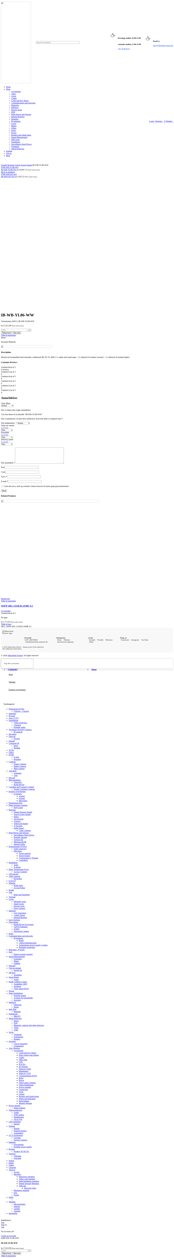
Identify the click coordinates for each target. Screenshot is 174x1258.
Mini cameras (19, 769)
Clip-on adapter (15, 968)
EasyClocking (14, 920)
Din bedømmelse (9, 423)
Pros (3, 467)
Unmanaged (19, 1046)
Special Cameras (20, 1140)
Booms (16, 1128)
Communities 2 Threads (28, 858)
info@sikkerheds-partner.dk (36, 642)
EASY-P (12, 881)
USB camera (19, 1115)
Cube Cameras (25, 830)
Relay (21, 1078)
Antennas (17, 773)
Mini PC (17, 1016)
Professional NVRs (16, 709)
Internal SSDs (19, 844)
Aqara (16, 979)
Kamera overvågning (17, 791)
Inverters (17, 1000)
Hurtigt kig (5, 599)
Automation (18, 1133)
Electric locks (16, 110)
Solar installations (16, 993)
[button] (6, 624)
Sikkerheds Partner (15, 655)
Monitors (17, 1174)
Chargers (17, 725)
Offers (13, 128)
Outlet (11, 1165)
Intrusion (14, 119)
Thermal (12, 897)
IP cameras (18, 732)
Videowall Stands (21, 824)
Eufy (11, 952)
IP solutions (16, 121)
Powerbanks (19, 1144)
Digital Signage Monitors (29, 1183)
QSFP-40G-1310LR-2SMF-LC (17, 606)
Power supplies (25, 1087)
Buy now (17, 333)
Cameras (12, 762)
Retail (21, 940)
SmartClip (18, 970)
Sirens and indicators (27, 1099)
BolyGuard (18, 807)
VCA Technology (16, 1135)
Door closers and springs (29, 1055)
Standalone (15, 142)
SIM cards (15, 140)
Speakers (17, 986)
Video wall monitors (27, 1179)
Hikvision (18, 851)
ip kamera (18, 794)
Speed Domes (24, 856)
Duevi (16, 1021)
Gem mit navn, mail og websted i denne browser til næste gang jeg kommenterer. (36, 486)
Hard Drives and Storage (21, 114)
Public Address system (18, 982)
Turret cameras (25, 853)
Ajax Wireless (14, 1048)
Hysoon (12, 716)
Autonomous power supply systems (33, 945)
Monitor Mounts (25, 1103)
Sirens (16, 1007)
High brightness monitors (29, 1181)
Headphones (19, 1117)
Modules (17, 1012)
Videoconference (15, 1110)
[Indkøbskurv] (173, 121)
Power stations (14, 1106)
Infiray (16, 817)
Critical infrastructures (28, 943)
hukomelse (13, 1213)
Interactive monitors (27, 1177)
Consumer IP (14, 743)
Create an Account (8, 1236)
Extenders (18, 959)
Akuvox (12, 1170)
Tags (16, 775)
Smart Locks (19, 904)
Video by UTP (25, 1073)
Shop (59, 640)
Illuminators (23, 1071)
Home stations (19, 1108)
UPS (21, 1062)
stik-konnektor (19, 1204)
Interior (17, 1124)
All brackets (18, 819)
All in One (18, 1119)
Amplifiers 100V (20, 984)
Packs (13, 130)
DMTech (14, 107)
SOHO (16, 929)
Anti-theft (12, 771)
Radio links (18, 885)
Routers (12, 1149)
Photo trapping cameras (18, 805)
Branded (17, 759)
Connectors (23, 1089)
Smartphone (13, 720)
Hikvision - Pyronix (17, 950)
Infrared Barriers (17, 117)
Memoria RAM (20, 842)
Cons (3, 472)
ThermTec (18, 782)
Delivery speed (7, 439)
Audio (16, 1112)
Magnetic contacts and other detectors (29, 1025)
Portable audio (19, 727)
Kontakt (92, 640)
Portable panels (20, 995)
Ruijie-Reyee (19, 785)
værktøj (17, 1209)
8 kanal (22, 798)
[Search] (103, 42)
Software (22, 1186)
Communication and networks (23, 103)
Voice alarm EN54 (21, 989)
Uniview (17, 821)
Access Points (19, 888)
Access (16, 1172)
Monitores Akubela (21, 1190)
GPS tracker (13, 874)
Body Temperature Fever (19, 869)
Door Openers (19, 908)
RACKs (22, 1064)
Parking (12, 1126)
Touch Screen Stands (23, 165)
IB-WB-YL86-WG (9, 170)
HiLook (12, 778)
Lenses (21, 1094)
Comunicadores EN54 (28, 1076)
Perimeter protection (27, 947)
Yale (10, 892)
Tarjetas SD (18, 840)
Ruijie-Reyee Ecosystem (24, 924)
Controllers (23, 860)
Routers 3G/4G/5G (21, 1151)
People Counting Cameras (24, 789)
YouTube (144, 640)
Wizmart (12, 966)
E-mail (4, 481)
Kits (15, 1193)
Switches (12, 1041)
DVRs (11, 755)
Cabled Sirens (19, 915)
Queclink (17, 1158)
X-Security (18, 826)
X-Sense (17, 867)
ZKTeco (12, 973)
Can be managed (20, 1044)
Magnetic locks (20, 901)
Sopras (11, 1161)
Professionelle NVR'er (18, 846)
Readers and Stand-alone (21, 135)
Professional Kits (15, 803)
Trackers (12, 1154)
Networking (13, 922)
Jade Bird (12, 1009)
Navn (4, 477)
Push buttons (24, 1101)
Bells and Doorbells (22, 895)
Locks (13, 124)
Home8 (12, 741)
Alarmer (17, 1211)
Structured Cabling (21, 931)
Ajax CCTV (14, 718)
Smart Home (14, 977)
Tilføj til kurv (6, 333)
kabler (11, 1163)
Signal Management (19, 137)
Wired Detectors (17, 149)
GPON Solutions (21, 927)
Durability (5, 432)
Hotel (11, 934)
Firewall (12, 736)
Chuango (12, 1167)
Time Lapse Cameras (27, 1083)
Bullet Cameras (20, 766)
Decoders (12, 734)
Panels (16, 1195)
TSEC (16, 1028)
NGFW (17, 739)
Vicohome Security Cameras (20, 730)
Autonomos (18, 1037)
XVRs (11, 750)
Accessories (16, 91)
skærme (17, 1206)
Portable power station (23, 1147)
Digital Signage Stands (23, 812)
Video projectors (20, 723)
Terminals (15, 146)
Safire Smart (19, 828)
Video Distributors (26, 1085)
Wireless (12, 883)
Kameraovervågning (65, 642)
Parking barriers (20, 1131)
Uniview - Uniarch (21, 711)
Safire (11, 1197)
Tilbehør (66, 640)
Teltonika (17, 1156)
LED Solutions (15, 1122)
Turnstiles (18, 975)
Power (13, 133)
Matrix (14, 126)
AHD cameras (14, 876)
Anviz (13, 96)
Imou (16, 746)
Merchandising (15, 780)
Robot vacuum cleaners (23, 954)
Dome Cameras (20, 764)
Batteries (12, 1142)
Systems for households (23, 998)
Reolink (17, 748)
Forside (4, 165)
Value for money (7, 425)
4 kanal (22, 796)
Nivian (11, 991)
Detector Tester (25, 1069)
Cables (14, 98)
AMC (16, 1030)
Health (11, 890)
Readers (17, 1039)
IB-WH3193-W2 (8, 177)
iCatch (16, 757)
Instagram (135, 640)
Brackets (11, 165)
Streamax (12, 713)
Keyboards (23, 1067)
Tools (21, 1092)
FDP (13, 112)
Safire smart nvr (20, 849)
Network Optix (30, 1188)
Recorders (18, 879)
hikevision (23, 801)
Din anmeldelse (8, 463)
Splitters (17, 963)
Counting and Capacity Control (21, 787)
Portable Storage (20, 837)
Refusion (109, 640)
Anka (13, 94)
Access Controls (20, 872)
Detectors (15, 105)
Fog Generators (20, 913)
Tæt (2, 1222)
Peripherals (13, 1014)
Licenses (17, 1138)
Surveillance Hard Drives (21, 144)
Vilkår (91, 642)
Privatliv (100, 640)
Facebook (125, 640)
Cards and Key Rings (20, 101)
